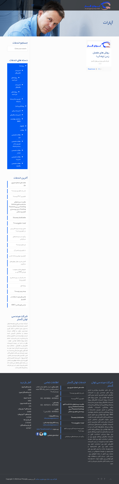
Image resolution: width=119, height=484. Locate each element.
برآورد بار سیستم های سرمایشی (19, 238)
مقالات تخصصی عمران (16, 151)
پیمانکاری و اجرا (19, 106)
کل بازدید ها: (27, 420)
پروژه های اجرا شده (14, 79)
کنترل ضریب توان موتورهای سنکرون (18, 262)
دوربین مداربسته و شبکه (15, 100)
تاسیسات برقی (16, 110)
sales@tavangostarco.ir (50, 424)
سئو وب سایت (39, 479)
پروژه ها (21, 65)
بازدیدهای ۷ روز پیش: (24, 409)
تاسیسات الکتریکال (18, 71)
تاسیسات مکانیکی (15, 114)
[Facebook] (104, 479)
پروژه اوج (23, 285)
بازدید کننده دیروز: (25, 403)
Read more (91, 69)
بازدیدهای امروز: (26, 387)
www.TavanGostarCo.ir (44, 429)
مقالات (22, 130)
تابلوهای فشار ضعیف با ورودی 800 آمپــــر (19, 270)
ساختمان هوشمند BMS (15, 120)
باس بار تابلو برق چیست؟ (19, 191)
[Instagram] (101, 479)
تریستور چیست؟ (21, 244)
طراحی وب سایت (51, 479)
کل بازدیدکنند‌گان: (25, 425)
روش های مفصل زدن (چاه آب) (101, 54)
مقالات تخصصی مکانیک (16, 164)
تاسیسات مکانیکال (18, 86)
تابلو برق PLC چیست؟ (19, 196)
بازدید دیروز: (27, 398)
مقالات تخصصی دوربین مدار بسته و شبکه (16, 144)
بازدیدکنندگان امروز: (25, 392)
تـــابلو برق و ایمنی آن (20, 250)
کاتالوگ (22, 126)
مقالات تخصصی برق (16, 136)
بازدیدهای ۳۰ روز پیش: (24, 414)
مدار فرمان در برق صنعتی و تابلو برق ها (18, 279)
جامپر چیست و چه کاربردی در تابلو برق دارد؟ (18, 229)
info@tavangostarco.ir (51, 418)
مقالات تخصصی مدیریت (16, 158)
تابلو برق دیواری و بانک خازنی (17, 256)
